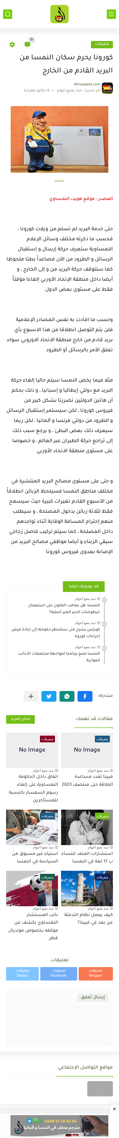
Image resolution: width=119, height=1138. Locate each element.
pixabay (59, 181)
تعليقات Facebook (59, 973)
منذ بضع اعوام (85, 599)
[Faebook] (100, 1088)
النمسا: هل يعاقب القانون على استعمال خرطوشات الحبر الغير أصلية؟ (64, 609)
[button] (85, 696)
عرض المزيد (20, 719)
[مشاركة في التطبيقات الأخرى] (30, 696)
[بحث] (7, 14)
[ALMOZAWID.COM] (59, 14)
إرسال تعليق (93, 997)
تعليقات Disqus (22, 973)
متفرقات (102, 44)
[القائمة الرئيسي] (111, 14)
